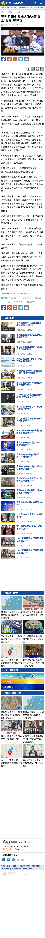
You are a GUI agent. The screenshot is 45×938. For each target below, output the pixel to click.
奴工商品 (31, 302)
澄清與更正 (16, 868)
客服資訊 (5, 868)
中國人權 (18, 302)
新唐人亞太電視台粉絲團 (20, 294)
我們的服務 (25, 866)
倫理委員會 (28, 868)
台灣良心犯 (25, 298)
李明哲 (13, 298)
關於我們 (36, 866)
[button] (22, 41)
